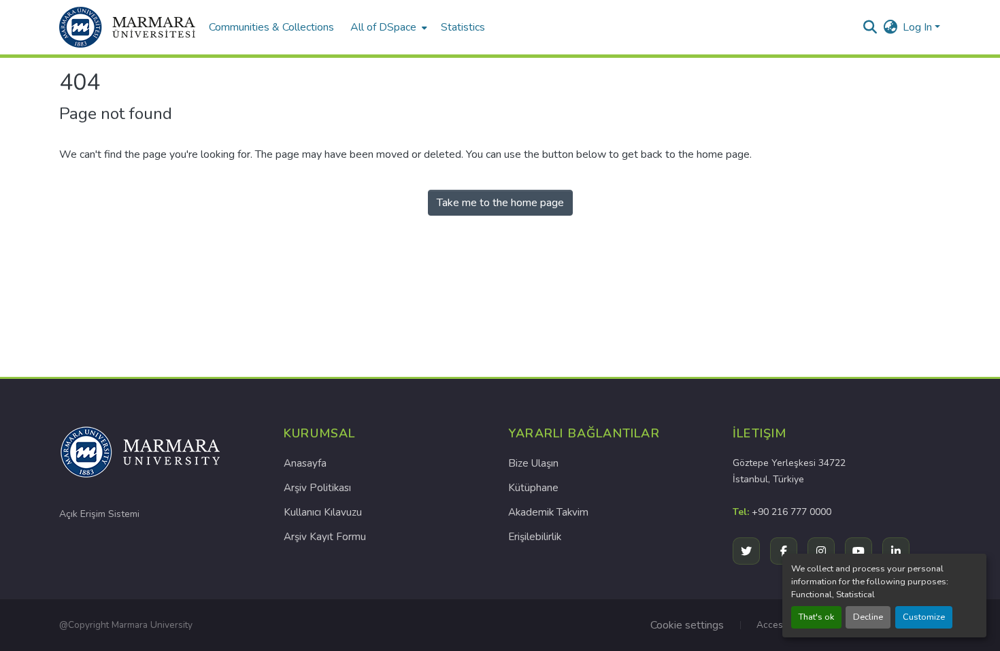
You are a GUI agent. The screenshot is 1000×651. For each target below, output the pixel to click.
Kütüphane (533, 488)
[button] (127, 27)
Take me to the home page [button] (500, 202)
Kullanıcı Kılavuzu (323, 512)
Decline (868, 617)
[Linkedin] (896, 551)
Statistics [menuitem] (463, 27)
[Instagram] (821, 551)
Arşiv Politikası (317, 488)
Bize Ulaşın (533, 463)
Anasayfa (305, 463)
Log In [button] (919, 27)
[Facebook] (783, 551)
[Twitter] (746, 551)
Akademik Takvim (548, 512)
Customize (924, 617)
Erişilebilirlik (534, 537)
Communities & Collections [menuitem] (271, 27)
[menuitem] (387, 27)
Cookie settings (687, 625)
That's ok (816, 617)
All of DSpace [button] (383, 27)
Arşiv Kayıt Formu (325, 537)
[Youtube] (858, 551)
